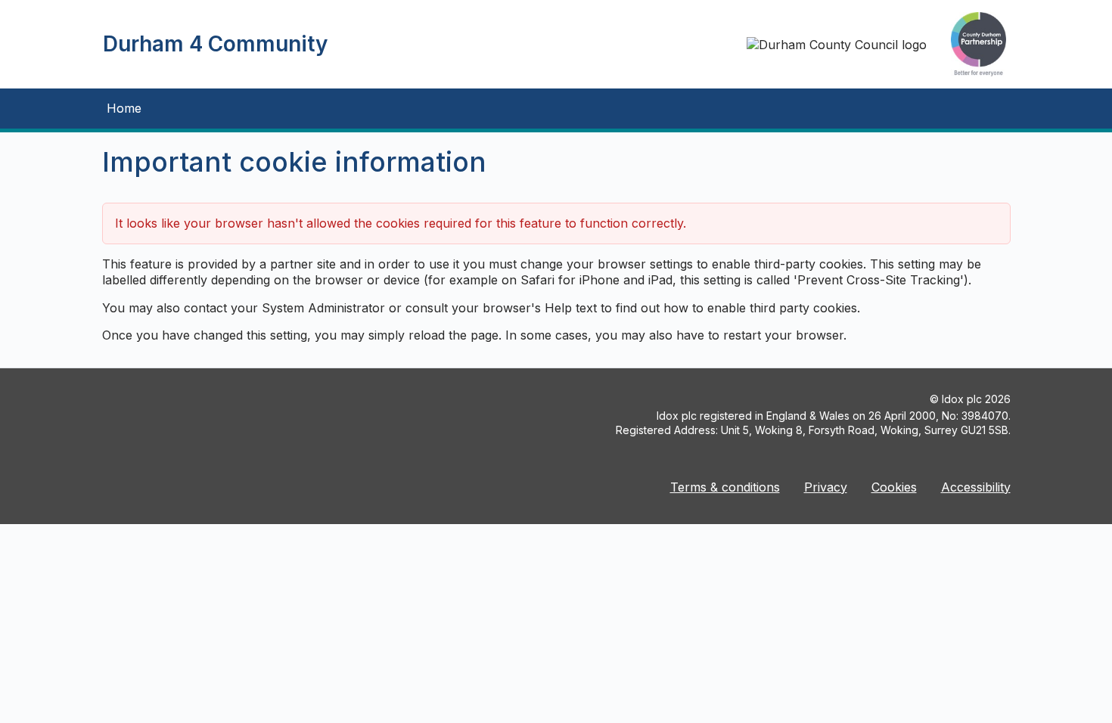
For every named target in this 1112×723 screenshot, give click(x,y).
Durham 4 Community (215, 44)
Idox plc (962, 399)
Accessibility (976, 487)
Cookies (894, 487)
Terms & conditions (725, 487)
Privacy (825, 487)
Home (124, 108)
